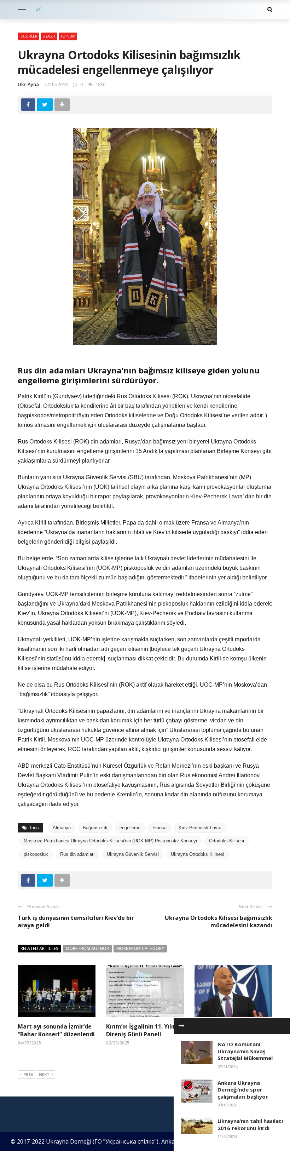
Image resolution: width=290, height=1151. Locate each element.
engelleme (130, 827)
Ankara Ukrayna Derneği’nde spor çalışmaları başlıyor (243, 1089)
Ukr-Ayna (28, 84)
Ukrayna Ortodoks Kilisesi (197, 854)
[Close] (181, 1026)
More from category (140, 948)
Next (44, 1074)
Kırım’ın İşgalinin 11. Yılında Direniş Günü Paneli (145, 1030)
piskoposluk (36, 854)
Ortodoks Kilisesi (226, 840)
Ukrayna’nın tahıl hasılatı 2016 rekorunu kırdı (250, 1124)
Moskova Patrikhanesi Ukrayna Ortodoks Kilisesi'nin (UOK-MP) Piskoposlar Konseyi (110, 840)
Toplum (67, 36)
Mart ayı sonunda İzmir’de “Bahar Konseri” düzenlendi (56, 1030)
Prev (28, 1074)
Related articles (39, 948)
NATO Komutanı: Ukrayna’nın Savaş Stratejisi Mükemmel (245, 1051)
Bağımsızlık (95, 827)
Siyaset (49, 36)
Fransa (159, 827)
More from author (87, 948)
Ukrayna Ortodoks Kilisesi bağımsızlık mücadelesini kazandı (218, 921)
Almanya (62, 827)
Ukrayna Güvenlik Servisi (133, 854)
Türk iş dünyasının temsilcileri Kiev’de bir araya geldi (76, 921)
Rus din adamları (77, 854)
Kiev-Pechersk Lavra (200, 827)
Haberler (28, 36)
